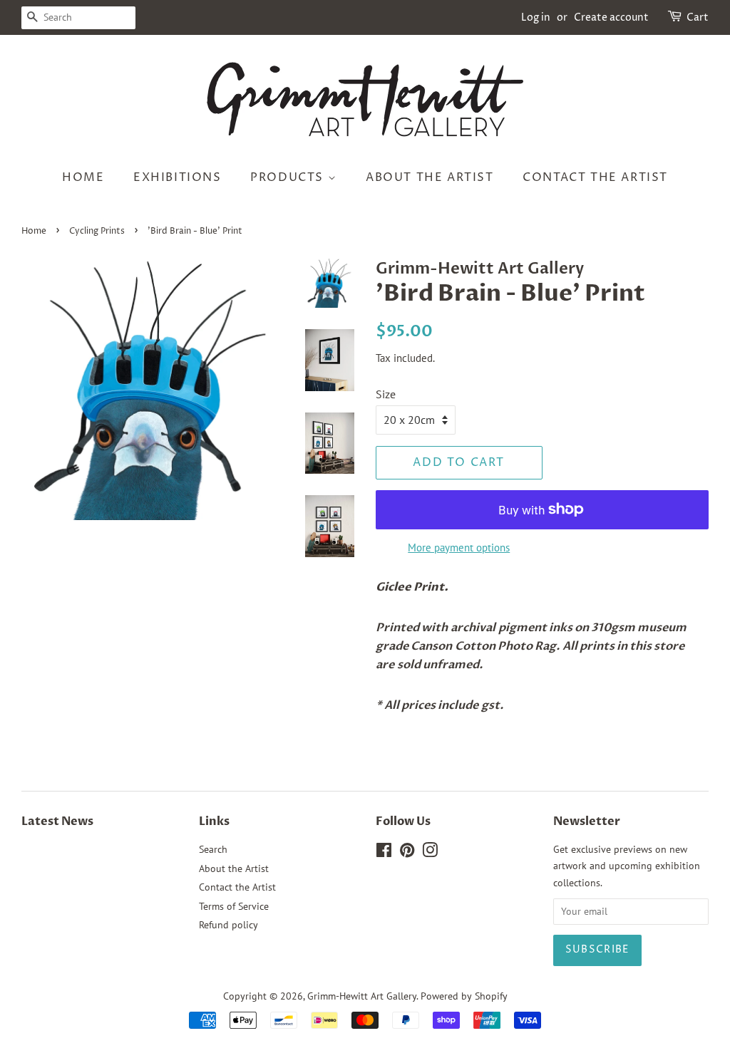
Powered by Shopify (464, 996)
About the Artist (430, 177)
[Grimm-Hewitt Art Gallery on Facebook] (384, 852)
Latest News (57, 821)
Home (83, 177)
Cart (698, 17)
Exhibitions (177, 177)
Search (213, 849)
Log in (535, 17)
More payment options (459, 547)
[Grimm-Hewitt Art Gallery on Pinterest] (407, 852)
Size (386, 394)
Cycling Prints (97, 231)
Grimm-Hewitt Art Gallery (361, 996)
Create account (611, 17)
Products (288, 177)
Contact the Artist (595, 177)
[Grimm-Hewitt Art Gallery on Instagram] (430, 852)
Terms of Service (234, 906)
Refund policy (228, 924)
